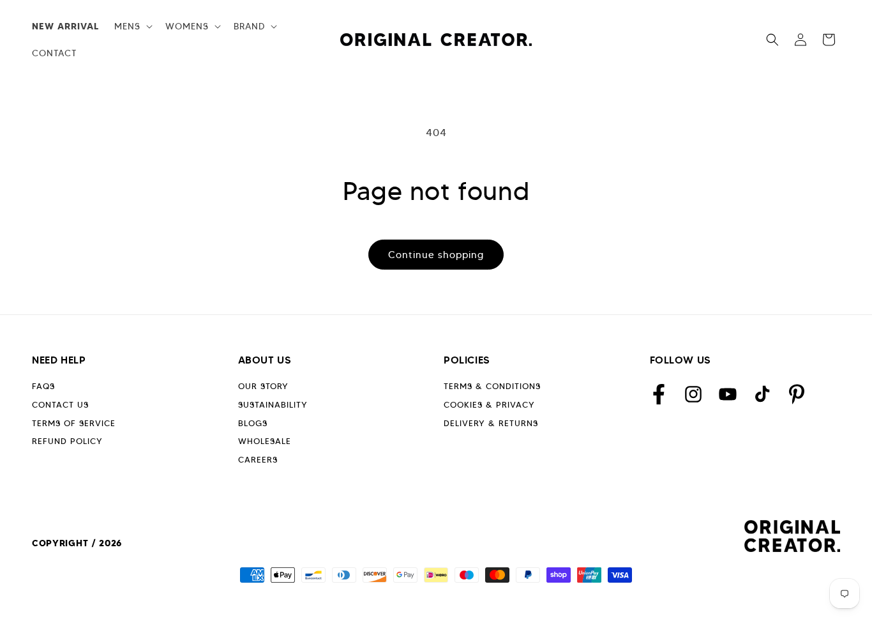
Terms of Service (74, 423)
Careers (258, 459)
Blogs (252, 423)
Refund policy (67, 441)
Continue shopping (436, 255)
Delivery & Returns (491, 423)
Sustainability (273, 404)
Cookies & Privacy (489, 404)
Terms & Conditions (492, 386)
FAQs (43, 386)
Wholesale (264, 441)
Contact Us (60, 404)
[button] (132, 26)
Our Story (263, 386)
